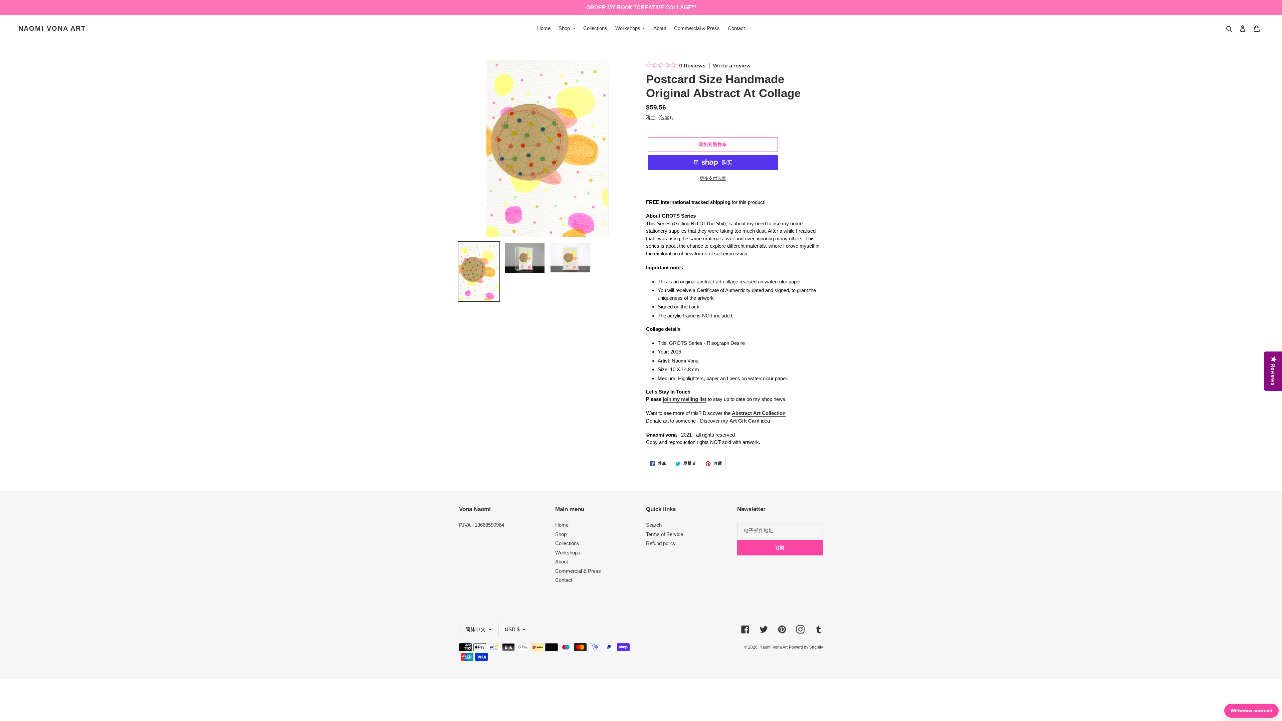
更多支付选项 (713, 178)
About (561, 561)
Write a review (732, 66)
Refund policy (661, 543)
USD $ (512, 629)
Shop (561, 534)
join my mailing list (684, 399)
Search (654, 525)
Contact (563, 580)
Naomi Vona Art (52, 28)
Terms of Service (664, 534)
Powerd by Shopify (806, 647)
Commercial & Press (578, 571)
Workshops (567, 552)
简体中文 (475, 629)
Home (562, 525)
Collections (567, 543)
